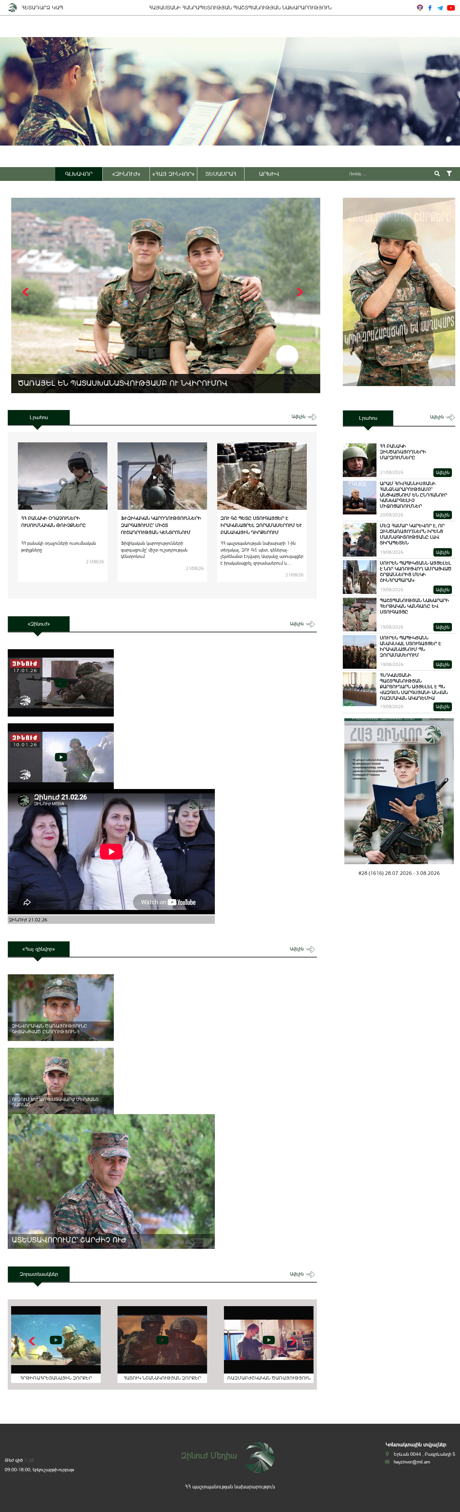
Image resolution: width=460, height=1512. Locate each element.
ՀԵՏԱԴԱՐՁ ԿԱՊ (42, 7)
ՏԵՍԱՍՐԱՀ (220, 173)
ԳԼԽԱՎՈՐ (79, 173)
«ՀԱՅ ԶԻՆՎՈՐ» (173, 173)
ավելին (299, 416)
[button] (298, 292)
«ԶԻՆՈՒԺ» (126, 173)
